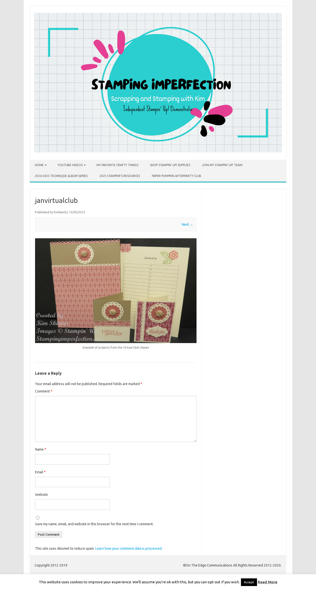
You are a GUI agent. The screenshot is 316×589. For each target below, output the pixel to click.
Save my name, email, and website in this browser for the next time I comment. (94, 524)
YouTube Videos (70, 165)
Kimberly (60, 212)
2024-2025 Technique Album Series (61, 175)
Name (40, 449)
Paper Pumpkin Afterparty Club (176, 175)
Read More (267, 582)
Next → (187, 224)
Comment (43, 391)
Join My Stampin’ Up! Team (222, 165)
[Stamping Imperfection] (158, 151)
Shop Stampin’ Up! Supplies (170, 165)
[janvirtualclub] (116, 290)
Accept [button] (249, 582)
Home (39, 165)
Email (40, 472)
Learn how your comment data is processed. (128, 548)
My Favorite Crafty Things (117, 165)
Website (41, 495)
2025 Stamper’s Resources (119, 175)
